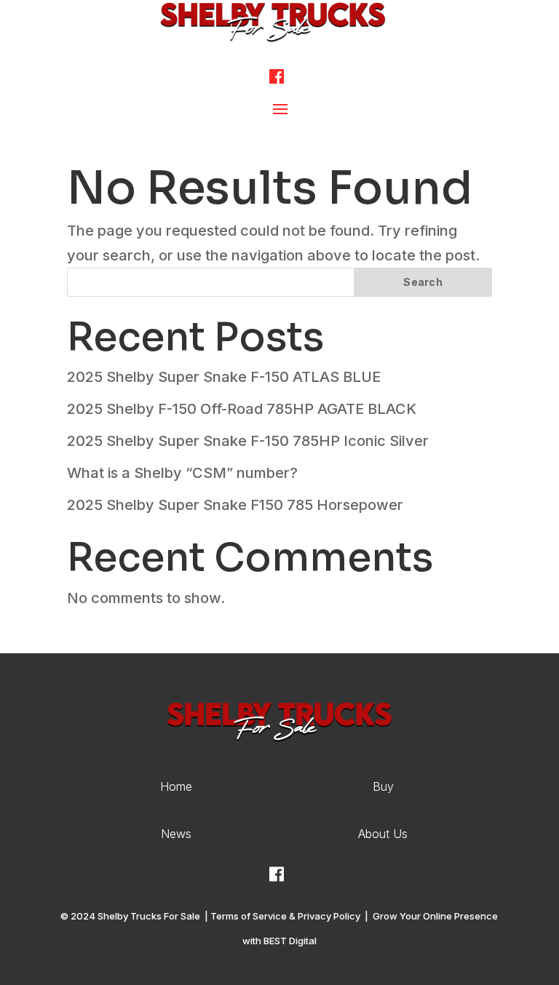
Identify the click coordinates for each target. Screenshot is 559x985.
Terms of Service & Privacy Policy (285, 916)
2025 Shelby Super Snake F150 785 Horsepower (235, 505)
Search (423, 282)
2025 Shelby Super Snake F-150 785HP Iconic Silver (248, 441)
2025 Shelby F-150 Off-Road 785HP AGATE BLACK (241, 409)
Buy (383, 786)
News (176, 833)
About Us (383, 833)
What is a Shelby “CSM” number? (182, 473)
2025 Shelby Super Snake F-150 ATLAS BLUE (224, 377)
